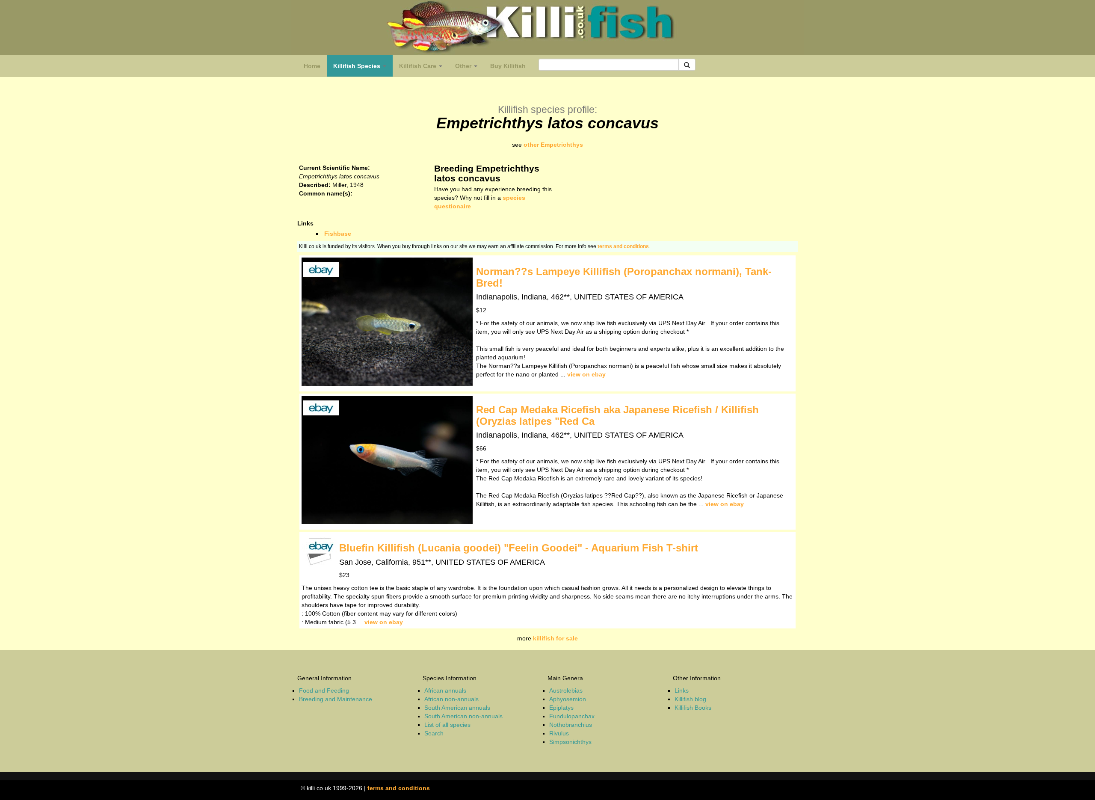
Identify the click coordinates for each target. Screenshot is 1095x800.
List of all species (447, 724)
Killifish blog (690, 699)
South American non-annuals (463, 716)
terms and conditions (623, 246)
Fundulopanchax (572, 716)
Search (434, 733)
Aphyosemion (567, 699)
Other (464, 65)
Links (682, 690)
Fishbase (337, 233)
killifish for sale (555, 638)
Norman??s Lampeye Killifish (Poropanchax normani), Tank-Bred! (624, 277)
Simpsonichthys (570, 741)
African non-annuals (451, 699)
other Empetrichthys (553, 144)
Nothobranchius (570, 724)
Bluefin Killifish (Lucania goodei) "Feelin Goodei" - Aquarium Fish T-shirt (518, 548)
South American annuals (457, 707)
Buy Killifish (508, 65)
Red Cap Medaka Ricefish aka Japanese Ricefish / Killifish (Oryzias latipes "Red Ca (617, 415)
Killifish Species (363, 68)
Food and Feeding (324, 690)
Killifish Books (693, 707)
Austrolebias (566, 690)
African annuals (445, 690)
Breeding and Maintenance (335, 699)
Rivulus (559, 733)
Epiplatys (561, 707)
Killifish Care (418, 65)
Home (312, 65)
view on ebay (586, 374)
